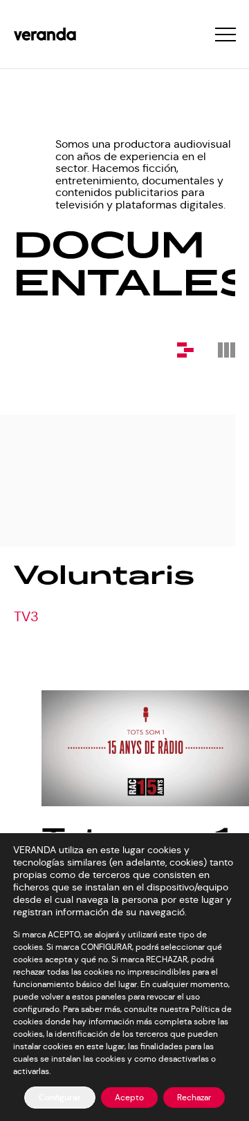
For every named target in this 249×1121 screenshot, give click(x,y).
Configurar (60, 1097)
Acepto (129, 1097)
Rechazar (194, 1097)
